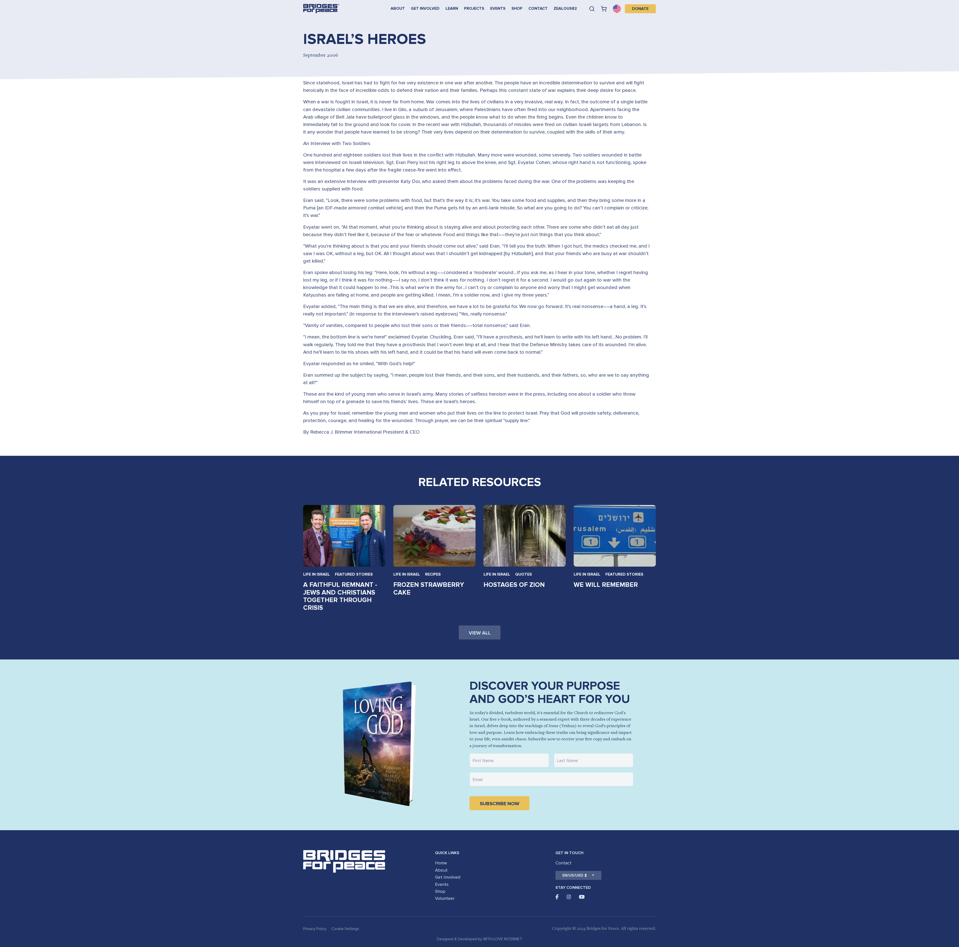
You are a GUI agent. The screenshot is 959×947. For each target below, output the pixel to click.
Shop (516, 8)
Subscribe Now (499, 804)
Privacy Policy (314, 928)
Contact (538, 8)
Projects (474, 8)
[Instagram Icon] (569, 896)
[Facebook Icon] (557, 896)
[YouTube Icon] (582, 896)
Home (441, 863)
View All (479, 633)
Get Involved (425, 8)
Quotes (523, 574)
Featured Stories (354, 574)
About (398, 8)
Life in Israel (316, 574)
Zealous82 (565, 8)
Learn (452, 8)
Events (497, 8)
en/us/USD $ (574, 875)
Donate (640, 8)
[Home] (321, 8)
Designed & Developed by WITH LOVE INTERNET (479, 939)
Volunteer (445, 898)
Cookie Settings (345, 928)
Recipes (433, 574)
